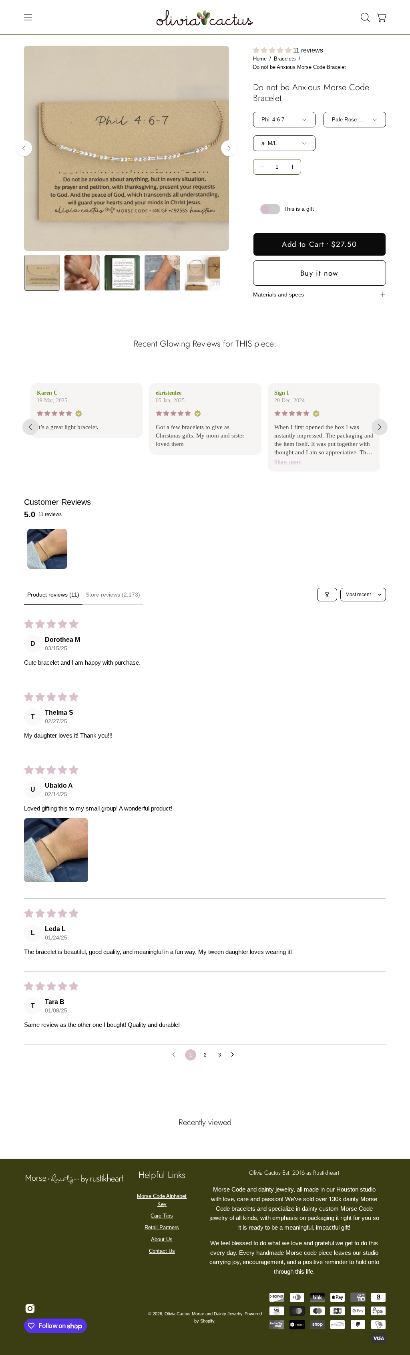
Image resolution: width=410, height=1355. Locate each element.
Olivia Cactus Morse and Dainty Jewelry (203, 1313)
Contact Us (162, 1251)
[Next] (229, 148)
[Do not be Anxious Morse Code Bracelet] (42, 273)
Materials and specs (278, 295)
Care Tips (162, 1216)
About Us (162, 1239)
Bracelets (285, 59)
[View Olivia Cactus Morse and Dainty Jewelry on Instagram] (29, 1309)
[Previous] (24, 148)
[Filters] (327, 594)
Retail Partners (162, 1227)
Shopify (207, 1321)
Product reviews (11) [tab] (53, 594)
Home (260, 59)
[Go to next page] (234, 1055)
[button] (364, 17)
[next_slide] (380, 427)
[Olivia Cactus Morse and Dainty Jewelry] (205, 17)
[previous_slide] (30, 427)
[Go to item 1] (47, 549)
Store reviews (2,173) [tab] (113, 594)
